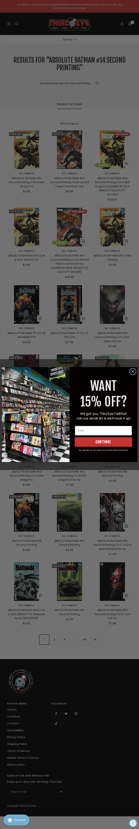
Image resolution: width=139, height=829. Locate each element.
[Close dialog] (133, 371)
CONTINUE (103, 442)
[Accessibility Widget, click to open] (133, 823)
